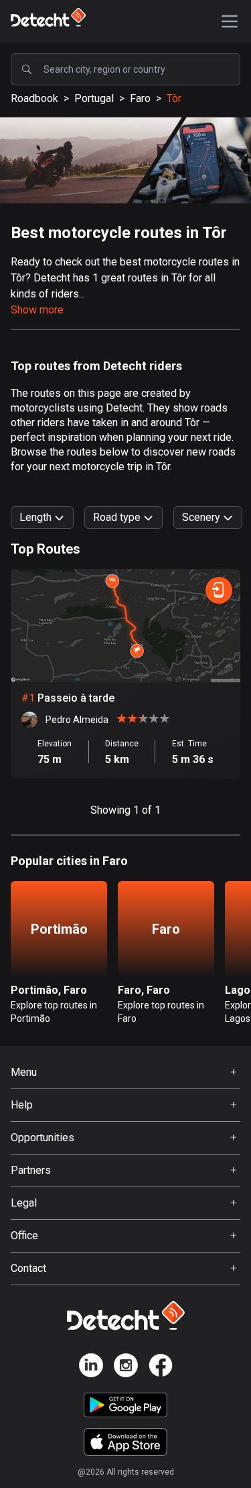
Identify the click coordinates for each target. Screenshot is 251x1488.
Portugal (94, 98)
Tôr (174, 98)
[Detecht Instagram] (126, 1367)
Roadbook (34, 98)
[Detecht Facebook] (161, 1367)
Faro (140, 98)
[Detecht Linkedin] (91, 1367)
